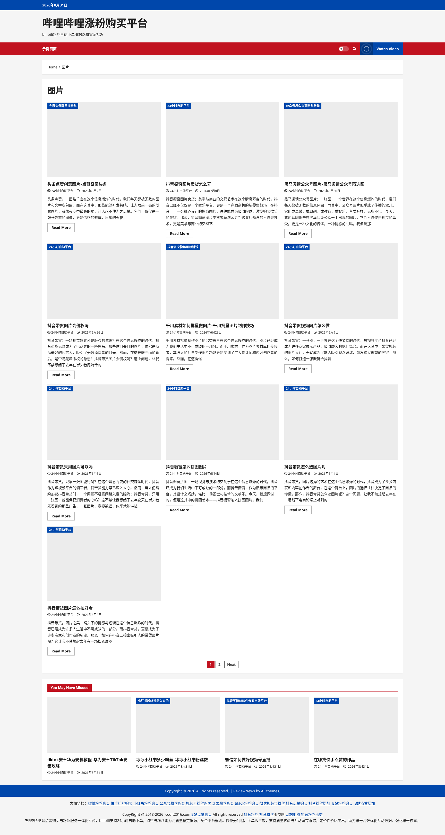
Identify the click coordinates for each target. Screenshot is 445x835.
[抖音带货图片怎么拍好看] (104, 563)
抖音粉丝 (251, 814)
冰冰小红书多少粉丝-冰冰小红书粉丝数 (172, 759)
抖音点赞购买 (296, 803)
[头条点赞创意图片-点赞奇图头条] (104, 139)
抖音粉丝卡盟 (312, 814)
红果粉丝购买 (223, 803)
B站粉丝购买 (342, 803)
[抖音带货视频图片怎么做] (341, 280)
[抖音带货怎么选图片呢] (341, 422)
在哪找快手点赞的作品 (334, 759)
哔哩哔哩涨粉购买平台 (95, 23)
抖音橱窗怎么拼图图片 (186, 466)
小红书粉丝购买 (146, 803)
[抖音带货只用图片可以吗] (104, 422)
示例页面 (49, 49)
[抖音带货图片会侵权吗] (104, 280)
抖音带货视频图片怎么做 (307, 325)
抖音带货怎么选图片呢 (305, 466)
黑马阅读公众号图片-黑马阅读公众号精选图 (324, 184)
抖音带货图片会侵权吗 (68, 325)
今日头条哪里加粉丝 (63, 106)
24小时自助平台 (62, 191)
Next (231, 664)
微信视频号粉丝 (272, 803)
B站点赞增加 (365, 803)
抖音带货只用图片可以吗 (70, 466)
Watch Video (387, 49)
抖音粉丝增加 (319, 803)
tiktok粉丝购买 (247, 803)
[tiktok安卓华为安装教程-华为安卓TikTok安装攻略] (89, 725)
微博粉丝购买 (99, 803)
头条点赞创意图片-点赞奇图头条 (77, 184)
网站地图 (293, 814)
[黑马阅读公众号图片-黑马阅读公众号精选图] (341, 139)
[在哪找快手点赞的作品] (356, 725)
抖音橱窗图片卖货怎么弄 (188, 184)
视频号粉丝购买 (198, 803)
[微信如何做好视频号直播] (267, 725)
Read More (63, 228)
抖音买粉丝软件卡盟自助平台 (247, 701)
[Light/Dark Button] (344, 48)
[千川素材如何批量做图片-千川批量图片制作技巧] (222, 280)
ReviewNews (244, 790)
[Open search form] (354, 49)
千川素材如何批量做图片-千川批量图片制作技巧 (210, 325)
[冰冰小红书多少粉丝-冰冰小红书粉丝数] (178, 725)
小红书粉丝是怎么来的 (153, 701)
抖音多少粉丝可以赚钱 (182, 247)
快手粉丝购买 (121, 803)
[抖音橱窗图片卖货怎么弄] (222, 139)
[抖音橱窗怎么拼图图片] (222, 422)
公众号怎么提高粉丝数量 (303, 106)
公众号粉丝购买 (172, 803)
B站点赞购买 (201, 814)
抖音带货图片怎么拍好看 (70, 607)
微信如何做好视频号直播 (247, 759)
